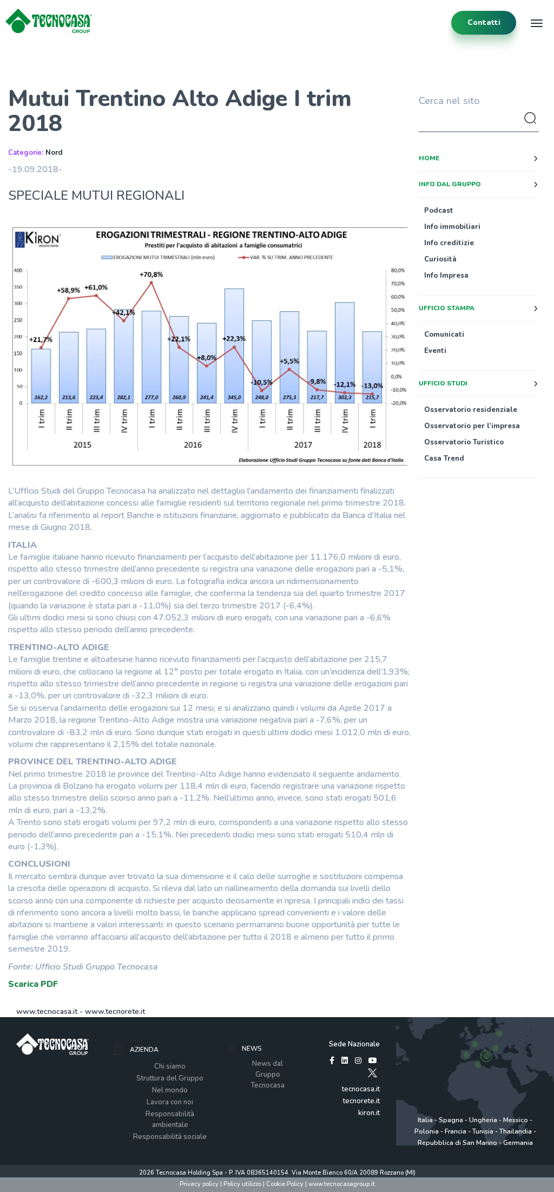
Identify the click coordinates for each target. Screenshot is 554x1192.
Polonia (426, 1131)
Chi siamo (170, 1066)
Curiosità (440, 259)
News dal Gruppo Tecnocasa (267, 1074)
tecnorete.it (361, 1101)
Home (429, 158)
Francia (455, 1131)
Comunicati (444, 334)
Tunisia (482, 1131)
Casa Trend (444, 458)
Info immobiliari (452, 227)
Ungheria (483, 1120)
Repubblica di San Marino (457, 1142)
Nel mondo (170, 1090)
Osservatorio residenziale (470, 410)
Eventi (435, 351)
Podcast (438, 210)
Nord (53, 153)
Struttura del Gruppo (169, 1078)
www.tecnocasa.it (46, 1011)
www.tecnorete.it (115, 1011)
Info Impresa (446, 275)
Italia (425, 1120)
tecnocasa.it (361, 1089)
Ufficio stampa (446, 308)
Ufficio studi (443, 383)
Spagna (451, 1120)
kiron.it (369, 1113)
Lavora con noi (170, 1102)
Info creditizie (449, 243)
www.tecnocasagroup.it (341, 1184)
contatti (483, 22)
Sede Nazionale (354, 1044)
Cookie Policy (285, 1184)
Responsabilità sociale (170, 1137)
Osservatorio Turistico (464, 442)
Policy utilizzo (242, 1184)
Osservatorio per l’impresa (472, 426)
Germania (518, 1142)
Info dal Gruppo (450, 184)
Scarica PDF (33, 984)
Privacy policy (199, 1184)
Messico (515, 1120)
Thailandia (515, 1131)
